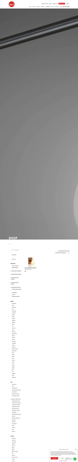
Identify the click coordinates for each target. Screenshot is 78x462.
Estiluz (13, 324)
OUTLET (13, 294)
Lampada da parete (16, 401)
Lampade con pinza (16, 410)
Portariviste (14, 423)
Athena (13, 314)
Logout (51, 3)
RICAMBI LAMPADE (15, 296)
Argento (13, 444)
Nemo (13, 356)
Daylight (13, 320)
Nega (62, 458)
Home (30, 6)
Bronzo (13, 455)
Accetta (54, 458)
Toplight (13, 373)
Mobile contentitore (16, 418)
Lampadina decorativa (16, 414)
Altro (13, 386)
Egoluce (13, 322)
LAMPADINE (14, 292)
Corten (13, 459)
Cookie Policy (61, 460)
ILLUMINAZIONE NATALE (15, 287)
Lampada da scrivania (16, 402)
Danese (13, 318)
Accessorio (14, 384)
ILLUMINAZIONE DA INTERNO (15, 283)
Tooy (13, 371)
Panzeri (13, 360)
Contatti (61, 6)
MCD (13, 352)
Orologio (14, 419)
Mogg (13, 354)
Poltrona (13, 421)
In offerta (14, 259)
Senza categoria (15, 265)
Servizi (53, 6)
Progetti (38, 6)
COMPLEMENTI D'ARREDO (16, 271)
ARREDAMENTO (15, 267)
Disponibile (14, 254)
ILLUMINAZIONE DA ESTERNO (15, 278)
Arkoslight (14, 311)
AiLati (13, 305)
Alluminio (14, 438)
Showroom (43, 6)
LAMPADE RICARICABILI (16, 289)
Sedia (13, 425)
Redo (13, 364)
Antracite (14, 440)
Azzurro (13, 445)
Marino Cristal (15, 348)
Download (57, 6)
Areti (13, 309)
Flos (13, 326)
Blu (12, 453)
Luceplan (14, 347)
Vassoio (13, 431)
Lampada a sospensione (15, 399)
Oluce (13, 358)
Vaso (13, 429)
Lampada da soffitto (16, 404)
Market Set (14, 350)
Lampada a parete (15, 395)
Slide (13, 369)
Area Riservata (45, 3)
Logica (13, 345)
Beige (13, 447)
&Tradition (14, 303)
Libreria (13, 416)
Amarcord (14, 307)
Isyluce (13, 335)
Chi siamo (34, 6)
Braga (13, 316)
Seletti (13, 367)
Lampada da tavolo (16, 406)
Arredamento (14, 388)
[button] (75, 449)
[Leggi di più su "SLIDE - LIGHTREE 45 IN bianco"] (25, 271)
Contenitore (14, 391)
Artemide (14, 312)
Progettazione (48, 6)
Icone (13, 330)
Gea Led (13, 328)
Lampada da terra (15, 408)
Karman (13, 337)
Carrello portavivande (16, 390)
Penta (13, 362)
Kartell (13, 339)
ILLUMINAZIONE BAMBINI (16, 274)
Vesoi (13, 375)
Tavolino (13, 427)
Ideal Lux (13, 331)
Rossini (13, 366)
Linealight (14, 343)
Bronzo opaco (15, 457)
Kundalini (14, 341)
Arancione (14, 442)
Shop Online (62, 3)
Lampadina (14, 412)
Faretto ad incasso (15, 393)
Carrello (55, 3)
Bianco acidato (15, 451)
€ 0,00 (67, 3)
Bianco (13, 449)
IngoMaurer (14, 333)
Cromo (13, 461)
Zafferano (14, 377)
